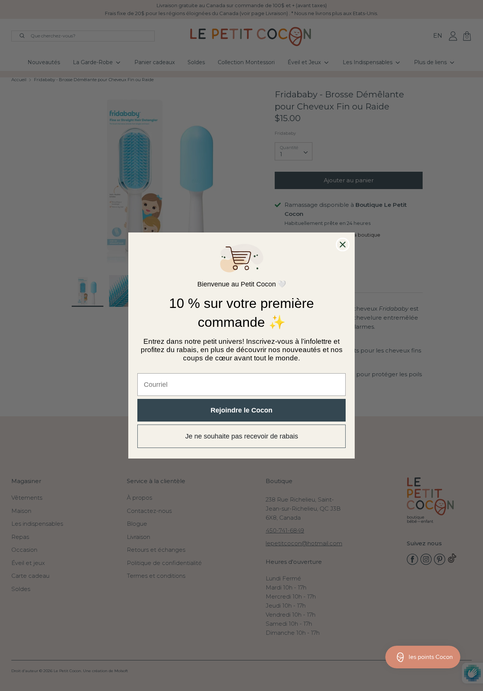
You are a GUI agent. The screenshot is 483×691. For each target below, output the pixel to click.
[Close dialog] (343, 245)
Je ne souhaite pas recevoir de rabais (241, 436)
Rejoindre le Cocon (241, 410)
